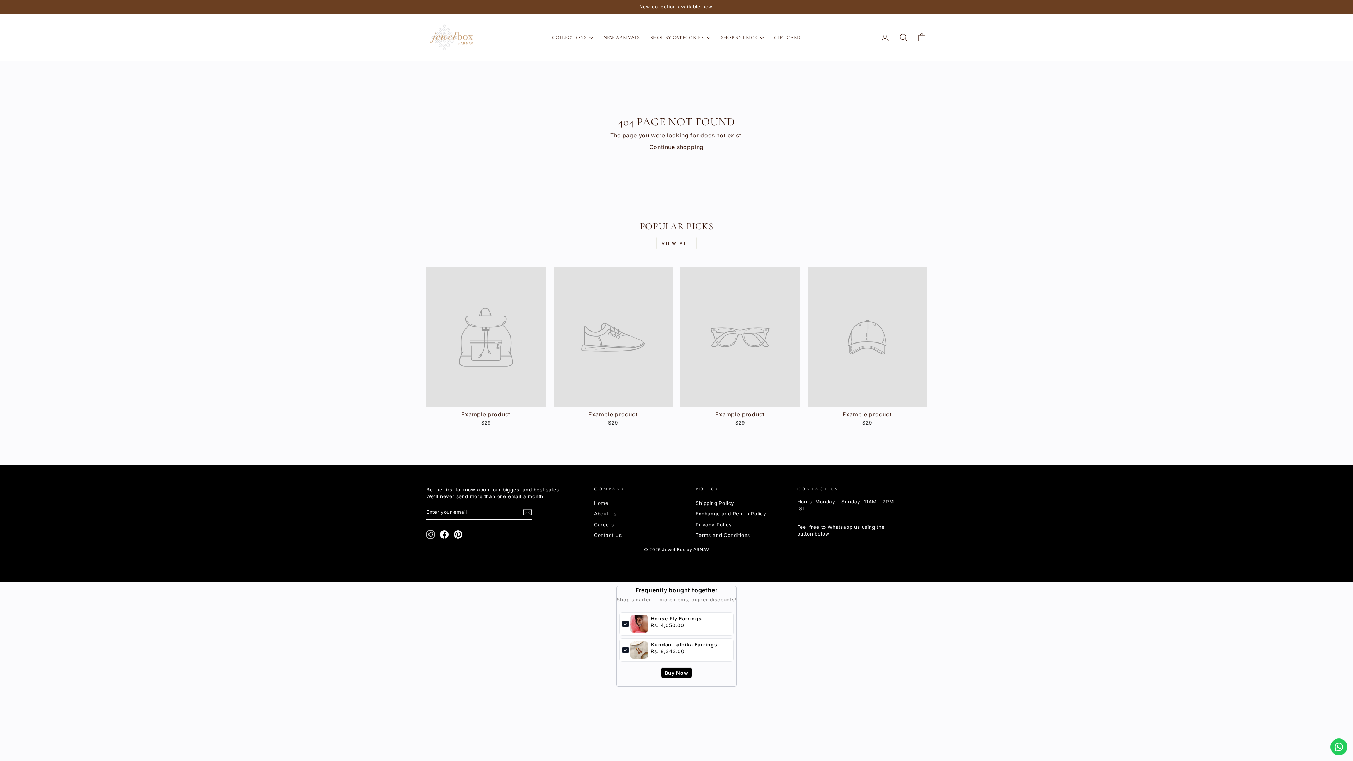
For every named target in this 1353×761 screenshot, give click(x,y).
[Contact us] (1338, 746)
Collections (569, 38)
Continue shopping (676, 146)
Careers (604, 524)
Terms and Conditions (723, 535)
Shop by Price (740, 38)
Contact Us (608, 535)
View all (676, 243)
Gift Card (787, 38)
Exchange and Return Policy (731, 513)
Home (601, 503)
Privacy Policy (714, 524)
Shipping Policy (715, 503)
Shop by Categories (677, 38)
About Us (605, 513)
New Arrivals (622, 38)
